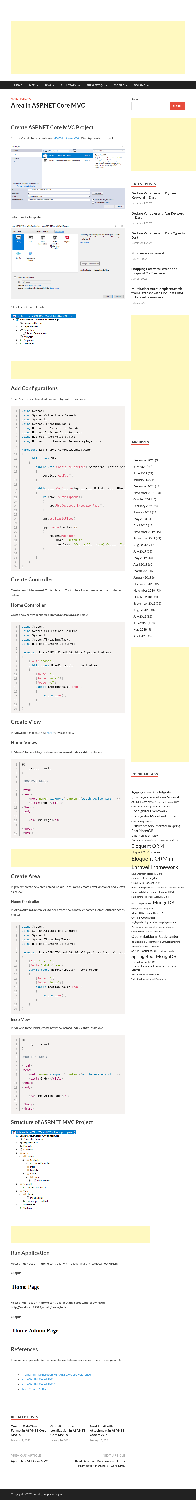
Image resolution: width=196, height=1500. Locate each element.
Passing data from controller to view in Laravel (152, 927)
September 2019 (144, 538)
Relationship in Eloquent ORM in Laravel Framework (155, 941)
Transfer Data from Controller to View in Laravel (153, 968)
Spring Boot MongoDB (153, 956)
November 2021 (144, 493)
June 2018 (140, 623)
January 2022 (142, 480)
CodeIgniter (137, 806)
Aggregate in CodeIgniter (152, 792)
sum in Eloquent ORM (143, 962)
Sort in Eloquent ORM (144, 950)
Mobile (119, 85)
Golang (139, 85)
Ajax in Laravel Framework (165, 797)
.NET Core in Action (34, 1389)
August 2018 (141, 610)
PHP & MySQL (95, 85)
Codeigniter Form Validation (157, 806)
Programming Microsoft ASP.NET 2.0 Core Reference (56, 1374)
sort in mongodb (166, 951)
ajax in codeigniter (140, 797)
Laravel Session (176, 887)
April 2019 (140, 564)
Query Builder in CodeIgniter (155, 936)
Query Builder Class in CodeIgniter (147, 931)
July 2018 (139, 616)
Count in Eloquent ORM (142, 821)
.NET (32, 85)
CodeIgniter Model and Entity (153, 816)
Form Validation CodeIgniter (144, 878)
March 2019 (141, 571)
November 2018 (144, 590)
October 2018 (142, 597)
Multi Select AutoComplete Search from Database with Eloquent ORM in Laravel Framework (157, 293)
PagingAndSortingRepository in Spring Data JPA (153, 922)
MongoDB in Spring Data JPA (147, 913)
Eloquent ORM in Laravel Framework (154, 862)
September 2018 (144, 603)
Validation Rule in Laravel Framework (148, 979)
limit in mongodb (139, 896)
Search (135, 99)
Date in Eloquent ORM (144, 835)
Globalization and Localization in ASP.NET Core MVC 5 (67, 1430)
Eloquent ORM (147, 846)
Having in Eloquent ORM (142, 887)
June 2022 (140, 473)
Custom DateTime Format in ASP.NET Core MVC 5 (28, 1430)
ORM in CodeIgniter (143, 917)
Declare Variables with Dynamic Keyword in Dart (154, 195)
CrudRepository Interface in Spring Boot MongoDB (155, 828)
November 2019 (144, 532)
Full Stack (69, 85)
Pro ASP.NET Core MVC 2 (39, 1384)
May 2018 (140, 629)
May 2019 (140, 558)
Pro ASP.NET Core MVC (37, 1379)
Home (18, 85)
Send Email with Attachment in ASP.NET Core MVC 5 (107, 1430)
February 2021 (143, 506)
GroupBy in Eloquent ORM (145, 882)
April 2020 (140, 525)
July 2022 (139, 466)
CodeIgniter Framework (149, 811)
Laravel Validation (139, 892)
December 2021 (143, 486)
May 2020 (140, 519)
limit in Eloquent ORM (162, 892)
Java (47, 85)
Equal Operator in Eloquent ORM (146, 873)
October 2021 (142, 499)
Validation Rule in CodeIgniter (145, 974)
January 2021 (142, 512)
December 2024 (143, 460)
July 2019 (139, 551)
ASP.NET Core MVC (21, 98)
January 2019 (142, 577)
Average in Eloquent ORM (167, 802)
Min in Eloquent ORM (141, 903)
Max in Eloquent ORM (158, 896)
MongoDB (163, 902)
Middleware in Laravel (147, 253)
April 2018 (140, 636)
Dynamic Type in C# (169, 840)
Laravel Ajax (161, 887)
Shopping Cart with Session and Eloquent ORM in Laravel (154, 271)
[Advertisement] (103, 47)
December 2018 (143, 584)
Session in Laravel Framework (145, 946)
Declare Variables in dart (144, 840)
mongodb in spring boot (142, 908)
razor (50, 732)
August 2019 (141, 545)
